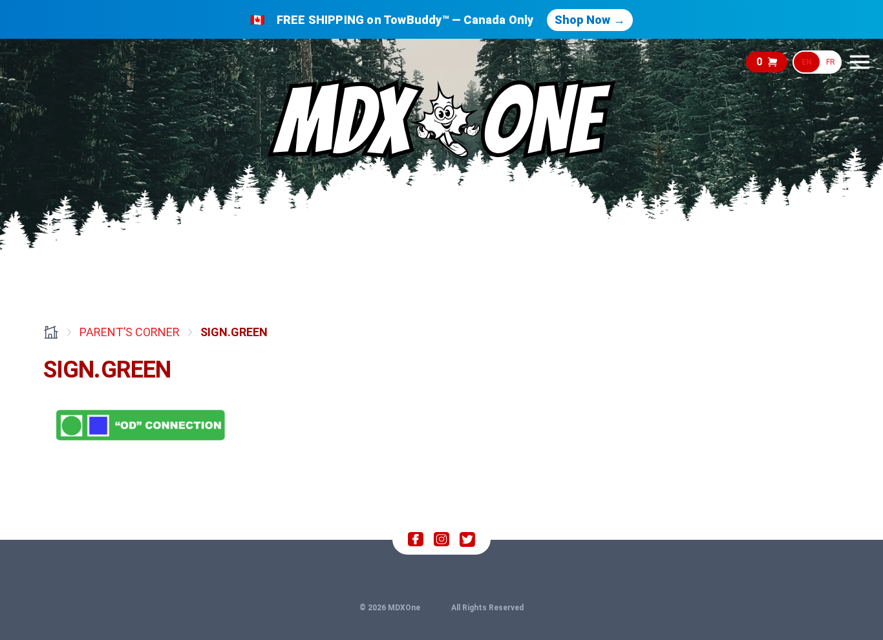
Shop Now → (590, 20)
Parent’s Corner (130, 332)
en (807, 62)
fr (830, 62)
